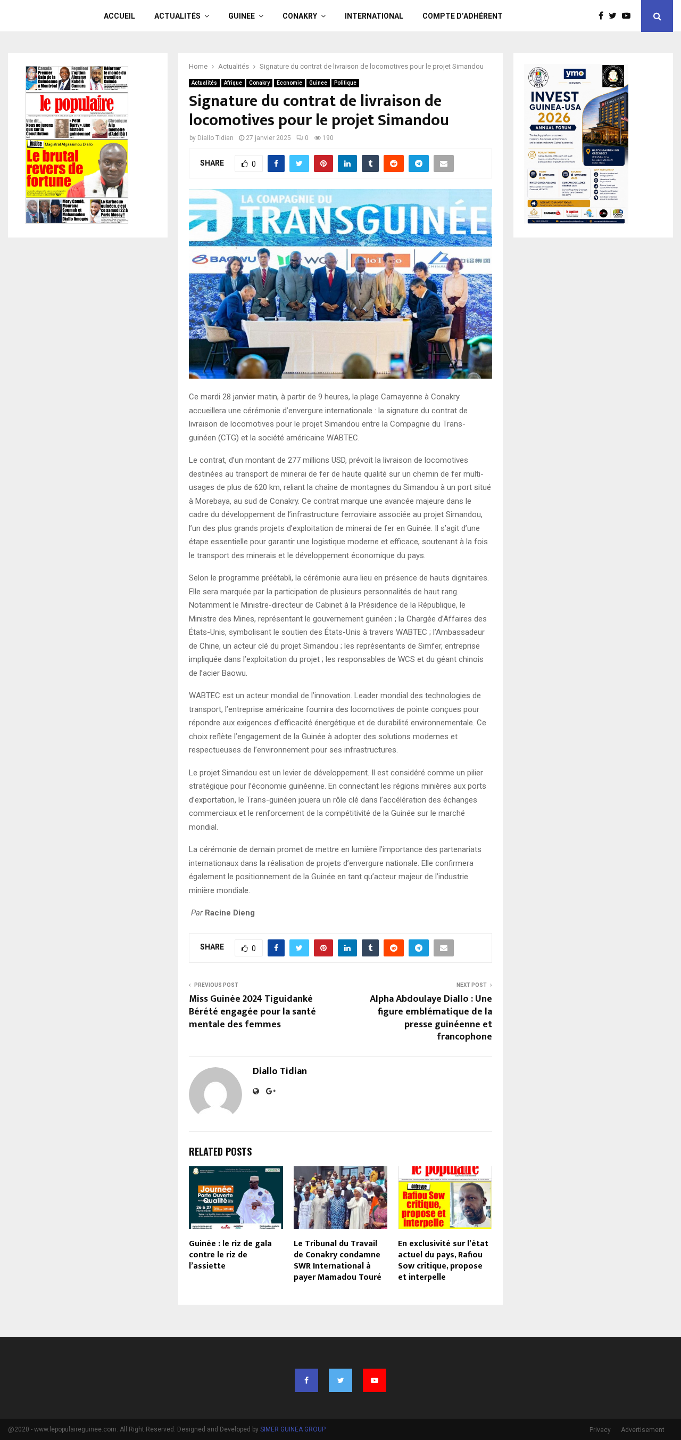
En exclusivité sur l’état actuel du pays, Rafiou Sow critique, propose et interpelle (443, 1260)
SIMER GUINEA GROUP (293, 1429)
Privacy (600, 1430)
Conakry (300, 16)
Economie (289, 83)
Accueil (119, 16)
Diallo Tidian (215, 138)
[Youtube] (629, 16)
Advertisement (643, 1430)
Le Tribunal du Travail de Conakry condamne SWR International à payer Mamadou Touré (337, 1260)
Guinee (241, 16)
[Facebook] (604, 16)
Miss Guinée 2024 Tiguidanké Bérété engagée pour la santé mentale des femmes (252, 1012)
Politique (345, 83)
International (374, 16)
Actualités (177, 16)
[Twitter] (615, 16)
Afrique (233, 83)
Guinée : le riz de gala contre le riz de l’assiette (230, 1255)
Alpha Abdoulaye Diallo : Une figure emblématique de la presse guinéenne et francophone (431, 1018)
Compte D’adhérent (462, 16)
